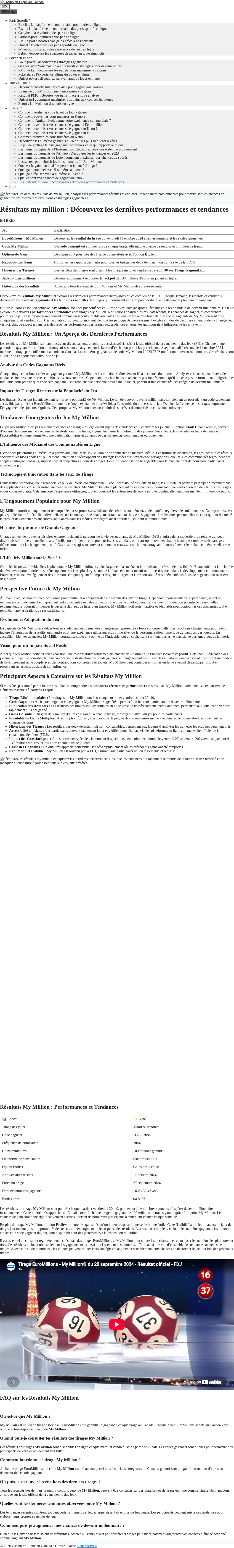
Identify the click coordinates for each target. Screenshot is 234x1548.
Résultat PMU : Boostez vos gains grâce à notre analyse (58, 95)
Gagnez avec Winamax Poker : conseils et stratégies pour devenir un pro (70, 66)
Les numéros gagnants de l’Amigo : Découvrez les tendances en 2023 (68, 153)
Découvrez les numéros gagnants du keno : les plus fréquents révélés (67, 141)
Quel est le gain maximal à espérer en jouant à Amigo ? (58, 166)
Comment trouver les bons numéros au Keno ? (51, 116)
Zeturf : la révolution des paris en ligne (46, 103)
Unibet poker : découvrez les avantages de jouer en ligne (59, 78)
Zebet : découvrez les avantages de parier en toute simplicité (61, 53)
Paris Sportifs (18, 20)
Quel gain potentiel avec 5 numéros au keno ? (51, 170)
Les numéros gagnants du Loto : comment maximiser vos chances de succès (73, 157)
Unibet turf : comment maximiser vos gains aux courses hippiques (65, 99)
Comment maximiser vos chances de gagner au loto (55, 133)
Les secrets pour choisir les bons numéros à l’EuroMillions (60, 161)
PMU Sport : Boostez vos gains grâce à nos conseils (55, 41)
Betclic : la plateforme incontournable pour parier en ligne (59, 24)
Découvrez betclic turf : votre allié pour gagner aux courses (60, 87)
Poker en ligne (19, 58)
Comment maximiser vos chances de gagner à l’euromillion (61, 124)
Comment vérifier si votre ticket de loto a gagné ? (53, 112)
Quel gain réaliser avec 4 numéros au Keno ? (50, 174)
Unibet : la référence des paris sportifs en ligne (51, 45)
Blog (12, 186)
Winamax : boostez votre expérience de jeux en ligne (56, 49)
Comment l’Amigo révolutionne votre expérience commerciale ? (64, 120)
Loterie (14, 108)
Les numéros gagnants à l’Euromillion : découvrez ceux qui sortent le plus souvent (77, 149)
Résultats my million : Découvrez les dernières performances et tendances (71, 182)
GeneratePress (87, 1546)
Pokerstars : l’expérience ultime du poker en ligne (53, 74)
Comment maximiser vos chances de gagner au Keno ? (57, 129)
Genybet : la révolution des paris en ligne (47, 33)
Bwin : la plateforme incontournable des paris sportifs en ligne (62, 29)
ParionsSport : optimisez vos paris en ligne (48, 37)
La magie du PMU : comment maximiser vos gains (54, 91)
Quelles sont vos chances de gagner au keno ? (51, 178)
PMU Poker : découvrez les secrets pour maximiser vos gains (62, 70)
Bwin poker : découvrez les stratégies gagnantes (52, 62)
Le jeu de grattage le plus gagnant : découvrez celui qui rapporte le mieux (71, 145)
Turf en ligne (18, 83)
